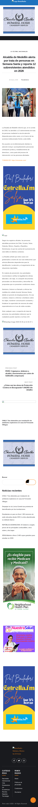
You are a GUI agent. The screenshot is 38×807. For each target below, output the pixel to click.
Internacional (6, 781)
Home (16, 778)
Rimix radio (5, 803)
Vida (3, 783)
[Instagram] (24, 760)
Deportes (5, 794)
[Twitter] (19, 760)
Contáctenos (18, 788)
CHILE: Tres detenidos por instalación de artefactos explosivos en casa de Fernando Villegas (17, 423)
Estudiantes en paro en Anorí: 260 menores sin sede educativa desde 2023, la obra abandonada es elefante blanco (18, 517)
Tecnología (5, 796)
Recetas (4, 792)
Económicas (6, 789)
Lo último (14, 51)
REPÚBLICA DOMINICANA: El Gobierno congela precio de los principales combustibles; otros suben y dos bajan (18, 527)
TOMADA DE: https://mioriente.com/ (14, 160)
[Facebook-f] (14, 760)
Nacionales (23, 51)
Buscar (4, 477)
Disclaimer (18, 792)
